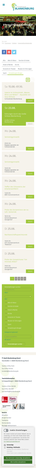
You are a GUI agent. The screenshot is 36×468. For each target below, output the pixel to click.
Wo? (6, 299)
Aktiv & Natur (12, 60)
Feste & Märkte (8, 65)
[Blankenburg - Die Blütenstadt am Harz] (23, 11)
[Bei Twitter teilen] (14, 54)
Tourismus (8, 43)
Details (30, 101)
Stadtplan (5, 420)
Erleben (14, 43)
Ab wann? (8, 339)
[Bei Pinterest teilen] (9, 54)
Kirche (17, 65)
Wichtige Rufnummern (9, 425)
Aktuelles (5, 415)
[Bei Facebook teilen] (4, 54)
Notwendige (10, 445)
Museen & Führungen (25, 69)
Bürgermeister (6, 418)
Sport (4, 73)
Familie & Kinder (24, 60)
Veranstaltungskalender (25, 43)
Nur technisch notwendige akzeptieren (18, 458)
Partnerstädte (6, 423)
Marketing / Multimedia (13, 447)
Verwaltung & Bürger (15, 73)
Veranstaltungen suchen (15, 344)
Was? (6, 292)
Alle (4, 60)
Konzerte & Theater (9, 69)
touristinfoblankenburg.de (11, 391)
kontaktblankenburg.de (10, 371)
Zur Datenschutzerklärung (12, 441)
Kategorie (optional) (11, 332)
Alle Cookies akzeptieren (18, 462)
